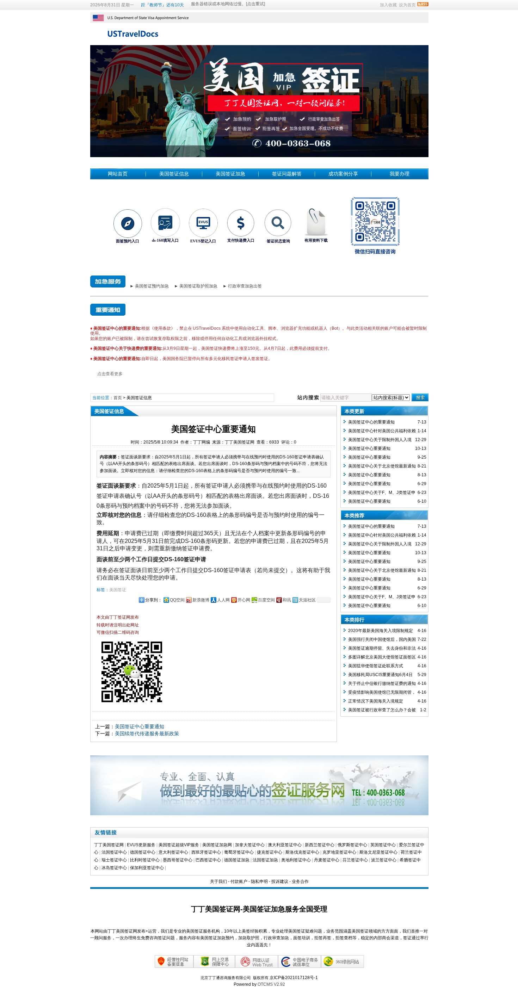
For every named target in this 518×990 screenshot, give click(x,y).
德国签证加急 (236, 860)
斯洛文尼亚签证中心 (378, 852)
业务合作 (300, 881)
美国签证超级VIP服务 (179, 844)
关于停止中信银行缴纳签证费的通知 (382, 683)
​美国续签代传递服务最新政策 (147, 733)
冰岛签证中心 (114, 867)
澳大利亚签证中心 (285, 844)
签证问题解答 (287, 174)
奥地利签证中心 (296, 860)
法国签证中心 (114, 852)
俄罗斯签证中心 (352, 844)
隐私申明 (259, 881)
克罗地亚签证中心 (339, 852)
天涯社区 (307, 600)
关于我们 (218, 881)
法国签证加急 (265, 860)
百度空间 (266, 600)
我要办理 (399, 174)
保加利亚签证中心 (147, 867)
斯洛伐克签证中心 (302, 852)
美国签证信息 (174, 174)
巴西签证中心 (208, 860)
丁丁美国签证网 (109, 844)
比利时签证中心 (145, 860)
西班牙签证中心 (206, 852)
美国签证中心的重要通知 (371, 422)
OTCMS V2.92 (271, 984)
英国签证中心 (383, 844)
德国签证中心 (142, 852)
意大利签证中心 (173, 852)
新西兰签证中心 (319, 844)
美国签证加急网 (217, 844)
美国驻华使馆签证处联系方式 (375, 665)
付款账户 (238, 881)
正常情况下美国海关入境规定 (375, 701)
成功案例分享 (343, 174)
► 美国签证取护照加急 (195, 286)
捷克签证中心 (269, 852)
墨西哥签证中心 (177, 860)
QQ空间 (177, 600)
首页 (117, 397)
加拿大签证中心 (250, 844)
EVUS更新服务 (141, 844)
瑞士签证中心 (114, 860)
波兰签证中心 (383, 860)
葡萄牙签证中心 (239, 852)
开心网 (244, 600)
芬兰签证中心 (355, 860)
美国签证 (117, 589)
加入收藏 (388, 4)
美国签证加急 (230, 174)
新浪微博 (200, 600)
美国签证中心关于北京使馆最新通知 (382, 466)
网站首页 (118, 174)
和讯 (287, 600)
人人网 (223, 600)
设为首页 (407, 4)
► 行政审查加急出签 (242, 286)
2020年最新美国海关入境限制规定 (380, 630)
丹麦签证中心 (326, 860)
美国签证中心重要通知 (139, 726)
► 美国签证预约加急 (149, 286)
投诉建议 (279, 881)
